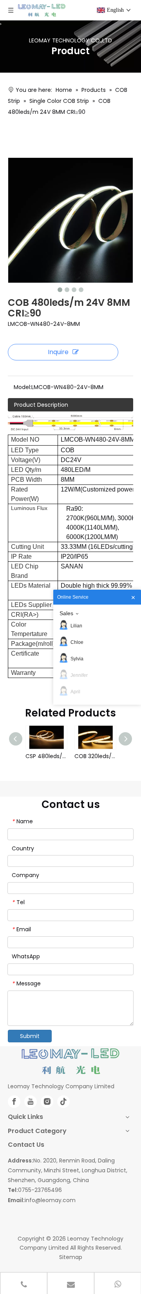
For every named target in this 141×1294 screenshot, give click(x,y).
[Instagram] (47, 1101)
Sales (66, 613)
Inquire (58, 351)
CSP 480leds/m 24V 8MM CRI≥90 (46, 756)
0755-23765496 (40, 1190)
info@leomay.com (50, 1200)
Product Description (41, 405)
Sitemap (70, 1257)
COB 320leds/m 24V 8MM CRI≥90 (95, 756)
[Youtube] (30, 1101)
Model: (22, 387)
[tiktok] (63, 1101)
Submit (30, 1036)
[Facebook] (14, 1101)
